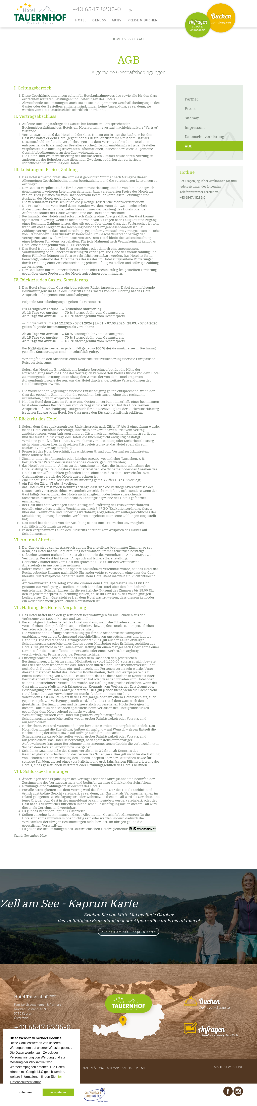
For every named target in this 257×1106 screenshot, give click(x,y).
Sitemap (192, 117)
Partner (191, 98)
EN (131, 10)
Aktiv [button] (116, 20)
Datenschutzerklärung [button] (26, 1082)
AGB (188, 145)
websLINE (235, 1067)
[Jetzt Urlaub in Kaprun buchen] (221, 18)
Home (116, 39)
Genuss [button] (99, 20)
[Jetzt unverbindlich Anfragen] (198, 25)
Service (130, 39)
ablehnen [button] (25, 1092)
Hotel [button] (80, 20)
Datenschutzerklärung (204, 136)
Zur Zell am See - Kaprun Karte (128, 932)
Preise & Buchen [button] (143, 20)
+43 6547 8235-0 (42, 1026)
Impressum (195, 127)
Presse (190, 108)
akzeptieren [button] (58, 1092)
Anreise (127, 1068)
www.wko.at (146, 828)
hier (59, 1076)
